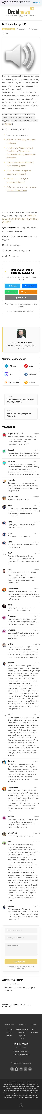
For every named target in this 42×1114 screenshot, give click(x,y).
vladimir (27, 909)
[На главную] (21, 10)
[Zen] (16, 1069)
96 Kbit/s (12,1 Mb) (20, 219)
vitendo (26, 911)
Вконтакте (31, 286)
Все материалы (8, 29)
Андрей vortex (15, 820)
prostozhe (13, 668)
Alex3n (30, 686)
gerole (18, 671)
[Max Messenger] (21, 1069)
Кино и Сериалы (22, 1029)
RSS (21, 1058)
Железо (9, 1036)
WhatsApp (13, 292)
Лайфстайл (34, 1032)
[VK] (30, 1069)
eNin (28, 668)
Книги (22, 1039)
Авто (34, 1029)
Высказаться (21, 962)
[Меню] (3, 2)
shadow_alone (15, 691)
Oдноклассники (28, 292)
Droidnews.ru (21, 1044)
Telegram (35, 2)
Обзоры (9, 1032)
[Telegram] (12, 1069)
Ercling (36, 671)
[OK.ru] (25, 1069)
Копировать (22, 298)
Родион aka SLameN (17, 666)
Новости (9, 1029)
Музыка (22, 1036)
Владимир (27, 671)
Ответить (37, 434)
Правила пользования (21, 1054)
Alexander (32, 666)
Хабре (8, 124)
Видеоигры (22, 1032)
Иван (22, 668)
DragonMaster (15, 911)
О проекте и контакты (21, 1051)
